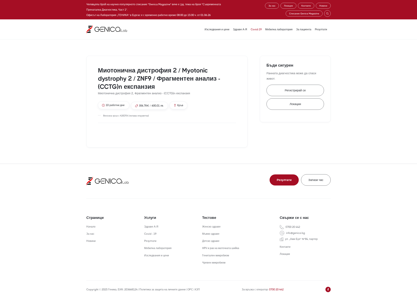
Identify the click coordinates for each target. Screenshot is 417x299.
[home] (106, 29)
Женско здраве (211, 226)
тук (182, 4)
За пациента (303, 29)
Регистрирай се (295, 90)
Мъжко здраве (210, 233)
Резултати (321, 29)
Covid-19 (256, 29)
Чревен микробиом (213, 262)
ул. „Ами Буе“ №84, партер (301, 239)
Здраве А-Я (240, 29)
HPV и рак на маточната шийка (220, 248)
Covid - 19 (150, 233)
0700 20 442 (293, 227)
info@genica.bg (295, 233)
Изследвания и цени (217, 29)
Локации (288, 5)
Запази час (315, 180)
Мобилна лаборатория (279, 29)
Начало (90, 226)
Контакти (306, 5)
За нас (271, 5)
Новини (323, 5)
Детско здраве (210, 240)
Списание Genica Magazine (304, 13)
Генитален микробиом (215, 255)
